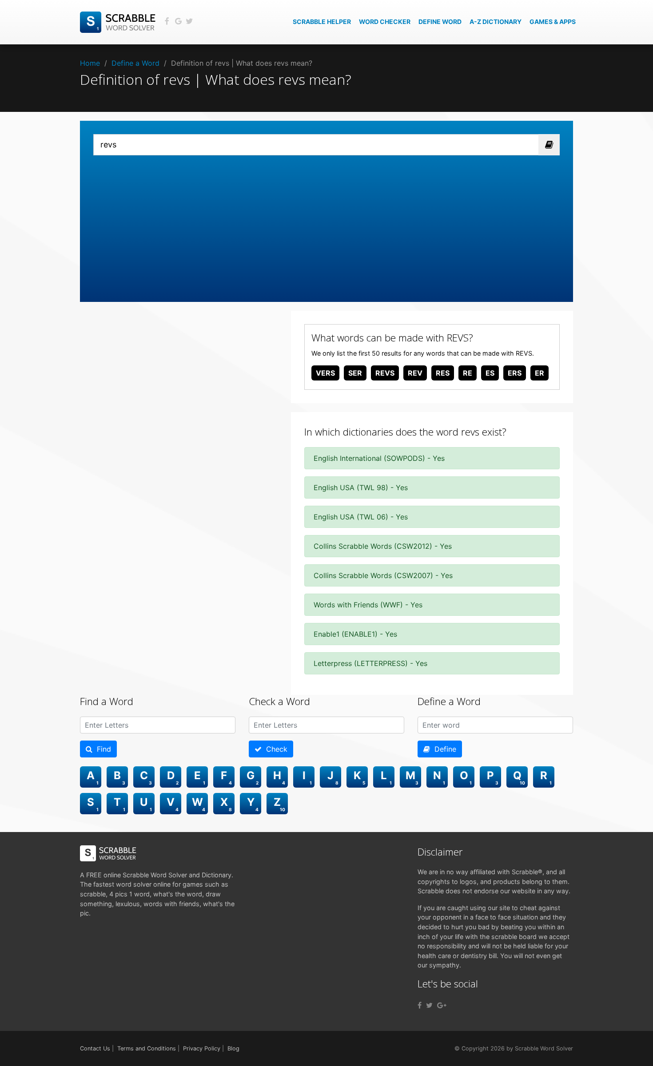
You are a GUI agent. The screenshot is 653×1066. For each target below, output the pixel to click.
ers (515, 373)
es (490, 373)
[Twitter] (429, 1005)
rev (415, 373)
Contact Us (95, 1048)
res (443, 373)
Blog (233, 1048)
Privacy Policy (201, 1048)
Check (274, 749)
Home (90, 63)
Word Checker (384, 21)
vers (325, 373)
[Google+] (441, 1005)
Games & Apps (553, 21)
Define (443, 749)
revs (384, 373)
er (539, 373)
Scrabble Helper (322, 21)
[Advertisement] (326, 222)
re (467, 373)
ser (355, 373)
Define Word (440, 21)
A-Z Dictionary (496, 21)
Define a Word (135, 63)
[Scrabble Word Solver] (119, 21)
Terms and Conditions (146, 1048)
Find (101, 749)
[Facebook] (420, 1005)
